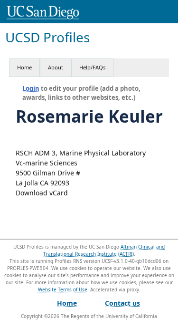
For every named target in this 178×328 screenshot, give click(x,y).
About (55, 67)
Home (24, 67)
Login (30, 88)
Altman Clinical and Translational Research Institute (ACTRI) (104, 250)
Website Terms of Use (62, 289)
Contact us (122, 303)
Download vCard (42, 192)
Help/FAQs (92, 67)
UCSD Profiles (47, 37)
